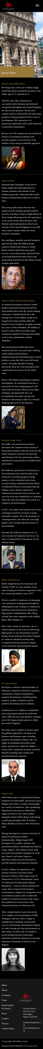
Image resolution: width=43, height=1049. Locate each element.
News (4, 1013)
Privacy (5, 1023)
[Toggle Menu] (37, 5)
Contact (5, 1018)
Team (4, 1000)
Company (6, 995)
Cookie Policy (8, 1028)
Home (4, 985)
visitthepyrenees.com (11, 519)
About (4, 990)
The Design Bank (30, 1046)
